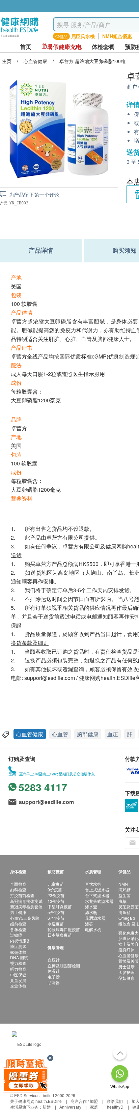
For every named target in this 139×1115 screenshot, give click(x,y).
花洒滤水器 (95, 918)
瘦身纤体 (126, 949)
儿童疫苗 (56, 884)
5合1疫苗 (56, 912)
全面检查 (18, 884)
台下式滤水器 (97, 895)
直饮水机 (93, 884)
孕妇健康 (126, 978)
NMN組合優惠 (117, 36)
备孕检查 (18, 929)
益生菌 (124, 895)
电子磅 (54, 976)
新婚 (47, 1107)
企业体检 (18, 986)
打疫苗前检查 (22, 895)
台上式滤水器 (97, 889)
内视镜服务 (20, 940)
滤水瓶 (91, 912)
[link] (26, 1043)
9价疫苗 (55, 889)
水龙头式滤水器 (99, 901)
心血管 (60, 734)
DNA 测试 (19, 957)
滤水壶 (91, 906)
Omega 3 (126, 918)
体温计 (54, 971)
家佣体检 (18, 952)
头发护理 (126, 972)
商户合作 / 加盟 (84, 1101)
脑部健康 (88, 734)
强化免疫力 (128, 933)
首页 (25, 47)
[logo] (19, 37)
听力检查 (18, 969)
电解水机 (93, 929)
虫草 (122, 901)
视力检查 (18, 963)
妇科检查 (18, 889)
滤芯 (89, 923)
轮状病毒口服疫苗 (64, 929)
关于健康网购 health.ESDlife (36, 1101)
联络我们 (115, 1101)
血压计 (54, 960)
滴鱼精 (124, 912)
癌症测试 (18, 946)
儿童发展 (18, 980)
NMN (123, 884)
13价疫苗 (56, 901)
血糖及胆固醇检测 (64, 965)
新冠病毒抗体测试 (26, 901)
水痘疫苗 (56, 923)
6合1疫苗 (56, 918)
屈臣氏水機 (83, 36)
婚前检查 (18, 923)
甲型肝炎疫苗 (60, 906)
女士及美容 (128, 944)
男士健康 (18, 912)
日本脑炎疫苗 (60, 935)
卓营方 (19, 428)
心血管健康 (29, 734)
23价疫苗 (56, 895)
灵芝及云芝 (128, 906)
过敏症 (16, 935)
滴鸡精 (124, 889)
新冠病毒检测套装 (26, 906)
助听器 (54, 982)
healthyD (115, 1107)
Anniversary (70, 1107)
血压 (112, 734)
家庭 (94, 1107)
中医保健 (18, 974)
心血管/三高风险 (24, 918)
